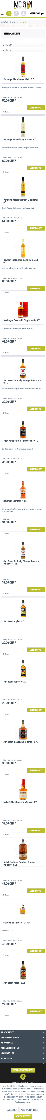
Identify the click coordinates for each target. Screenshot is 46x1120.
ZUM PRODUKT (36, 107)
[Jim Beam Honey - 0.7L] (23, 669)
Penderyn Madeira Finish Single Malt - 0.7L (21, 201)
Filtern (8, 44)
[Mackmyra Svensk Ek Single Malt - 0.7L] (23, 307)
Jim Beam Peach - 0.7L (14, 983)
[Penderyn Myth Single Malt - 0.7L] (23, 66)
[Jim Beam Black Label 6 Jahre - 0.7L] (23, 729)
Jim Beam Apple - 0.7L (14, 621)
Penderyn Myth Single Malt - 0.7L (19, 79)
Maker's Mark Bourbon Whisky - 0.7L (20, 802)
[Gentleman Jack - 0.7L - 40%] (23, 910)
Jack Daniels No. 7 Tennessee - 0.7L (20, 440)
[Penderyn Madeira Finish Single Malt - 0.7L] (23, 187)
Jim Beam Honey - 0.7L (14, 681)
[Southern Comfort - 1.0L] (23, 488)
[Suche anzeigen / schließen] (9, 13)
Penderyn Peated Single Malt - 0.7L (20, 139)
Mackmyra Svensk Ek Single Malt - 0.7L (22, 320)
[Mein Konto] (23, 13)
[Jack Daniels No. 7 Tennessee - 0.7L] (23, 428)
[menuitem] (2, 13)
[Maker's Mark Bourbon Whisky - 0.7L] (23, 789)
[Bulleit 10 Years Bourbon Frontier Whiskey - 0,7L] (23, 849)
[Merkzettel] (16, 13)
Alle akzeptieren (29, 1109)
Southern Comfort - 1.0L (14, 501)
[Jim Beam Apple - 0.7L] (23, 608)
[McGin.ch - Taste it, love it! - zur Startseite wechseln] (23, 5)
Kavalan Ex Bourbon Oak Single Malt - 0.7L (21, 261)
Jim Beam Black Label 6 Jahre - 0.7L (20, 742)
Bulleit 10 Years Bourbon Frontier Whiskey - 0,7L (19, 863)
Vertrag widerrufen (23, 1070)
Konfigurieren (23, 1116)
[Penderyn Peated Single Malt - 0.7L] (23, 127)
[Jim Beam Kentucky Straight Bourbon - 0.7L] (23, 368)
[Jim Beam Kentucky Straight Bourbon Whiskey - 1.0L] (23, 548)
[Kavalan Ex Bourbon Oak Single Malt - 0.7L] (23, 247)
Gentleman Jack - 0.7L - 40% (17, 922)
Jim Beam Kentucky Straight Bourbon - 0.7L (22, 381)
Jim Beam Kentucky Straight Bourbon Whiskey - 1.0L (21, 562)
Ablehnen (12, 1109)
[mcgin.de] (23, 1077)
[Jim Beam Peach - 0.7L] (23, 970)
